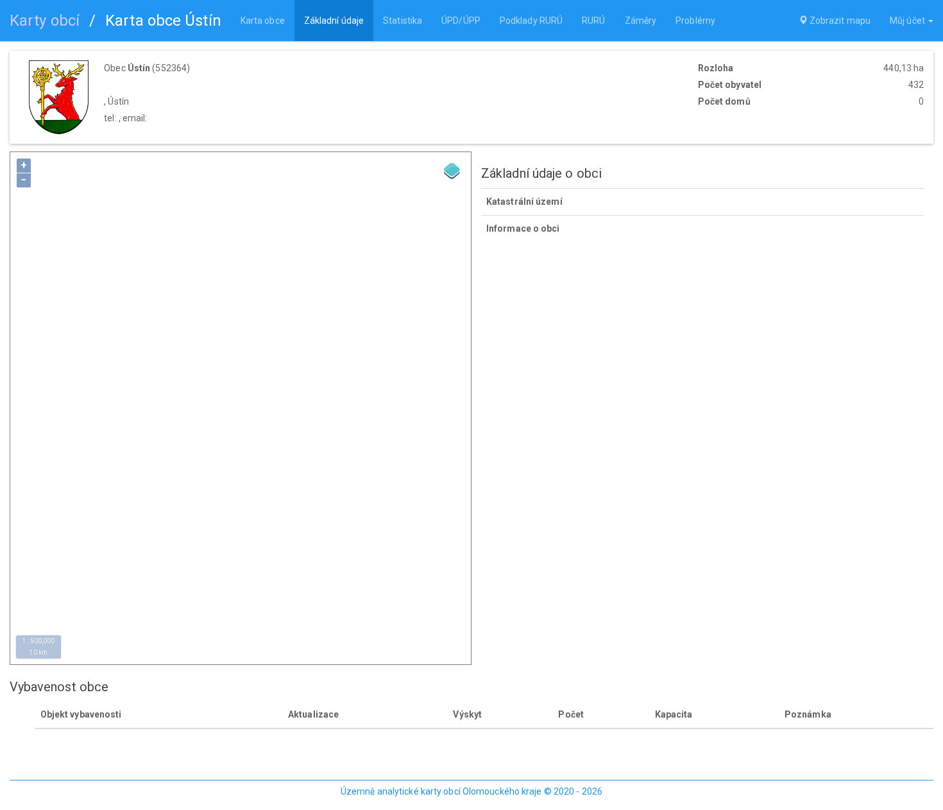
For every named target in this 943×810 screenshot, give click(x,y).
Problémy (695, 20)
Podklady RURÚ (531, 20)
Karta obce (263, 20)
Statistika (402, 20)
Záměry (641, 20)
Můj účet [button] (908, 20)
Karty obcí (45, 21)
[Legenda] (452, 171)
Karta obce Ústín (163, 21)
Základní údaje (334, 20)
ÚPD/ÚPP (460, 20)
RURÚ (593, 20)
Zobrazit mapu (839, 20)
